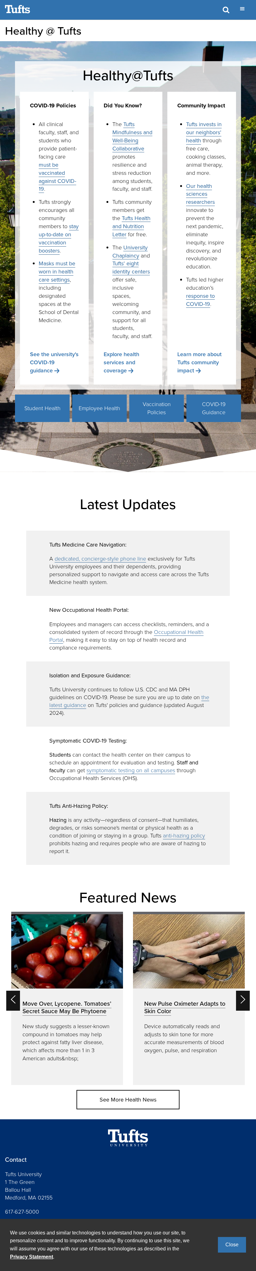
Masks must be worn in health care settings (57, 271)
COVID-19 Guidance (214, 408)
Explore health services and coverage (121, 362)
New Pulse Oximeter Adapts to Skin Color (184, 1007)
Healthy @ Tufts (43, 30)
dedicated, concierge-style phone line (100, 558)
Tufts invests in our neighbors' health (204, 132)
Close (232, 1244)
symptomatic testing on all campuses (130, 770)
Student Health (42, 408)
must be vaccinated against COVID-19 (57, 177)
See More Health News (128, 1099)
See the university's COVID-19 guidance (54, 362)
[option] (67, 998)
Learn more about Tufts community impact (199, 362)
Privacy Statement (31, 1256)
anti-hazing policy (184, 835)
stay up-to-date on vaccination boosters (59, 238)
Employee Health (99, 408)
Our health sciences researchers (200, 194)
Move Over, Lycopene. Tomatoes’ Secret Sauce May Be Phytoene (66, 1007)
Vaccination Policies (157, 408)
